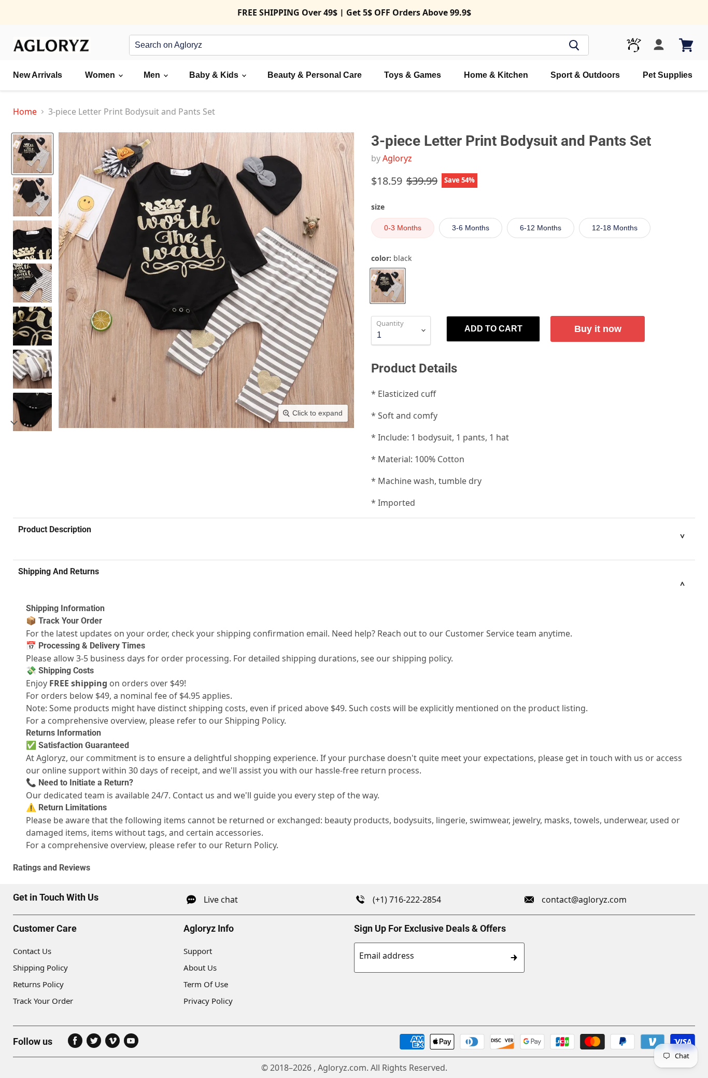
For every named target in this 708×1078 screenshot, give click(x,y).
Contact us (194, 795)
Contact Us (32, 951)
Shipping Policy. (255, 720)
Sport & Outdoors (585, 75)
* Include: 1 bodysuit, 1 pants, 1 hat (440, 437)
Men (153, 75)
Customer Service (479, 633)
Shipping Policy (40, 967)
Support (197, 951)
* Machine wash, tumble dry (426, 481)
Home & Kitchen (496, 75)
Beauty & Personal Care (314, 75)
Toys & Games (412, 75)
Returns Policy (38, 984)
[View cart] (687, 45)
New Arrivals (37, 75)
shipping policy (421, 658)
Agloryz (397, 158)
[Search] (574, 45)
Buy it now (597, 329)
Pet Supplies (667, 75)
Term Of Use (205, 984)
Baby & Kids (214, 75)
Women (101, 75)
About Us (200, 967)
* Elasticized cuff (403, 393)
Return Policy (250, 845)
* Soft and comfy (404, 415)
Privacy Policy (208, 1001)
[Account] (658, 45)
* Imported (393, 502)
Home (25, 111)
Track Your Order (43, 1001)
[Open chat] (634, 45)
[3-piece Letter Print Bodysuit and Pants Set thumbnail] (32, 153)
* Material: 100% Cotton (417, 459)
